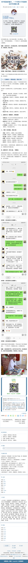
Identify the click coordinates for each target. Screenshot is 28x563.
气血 (25, 509)
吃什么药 (21, 512)
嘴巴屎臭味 (15, 512)
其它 (2, 483)
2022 (2, 534)
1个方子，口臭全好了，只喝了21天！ (9, 461)
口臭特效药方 (15, 502)
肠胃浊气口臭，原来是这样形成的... (8, 458)
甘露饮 (2, 505)
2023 (2, 533)
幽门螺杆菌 (11, 514)
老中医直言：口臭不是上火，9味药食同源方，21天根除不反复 (14, 459)
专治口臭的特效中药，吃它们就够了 (8, 420)
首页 (14, 7)
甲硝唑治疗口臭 (19, 509)
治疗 (2, 490)
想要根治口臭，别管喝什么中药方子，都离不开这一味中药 (20, 421)
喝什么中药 (5, 518)
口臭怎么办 (23, 500)
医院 (16, 517)
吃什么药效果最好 (10, 509)
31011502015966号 (17, 556)
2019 (2, 540)
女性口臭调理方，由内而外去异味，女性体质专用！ (12, 465)
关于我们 (19, 551)
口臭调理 (12, 506)
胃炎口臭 (8, 515)
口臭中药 (6, 514)
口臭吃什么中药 (20, 515)
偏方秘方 (24, 413)
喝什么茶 (10, 512)
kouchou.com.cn (17, 402)
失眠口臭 (17, 514)
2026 (2, 527)
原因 (2, 485)
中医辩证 (7, 503)
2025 (2, 529)
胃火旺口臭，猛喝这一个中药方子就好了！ (10, 470)
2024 (2, 531)
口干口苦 (3, 509)
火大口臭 (3, 500)
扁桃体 (9, 517)
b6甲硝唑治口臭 (16, 508)
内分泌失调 (13, 515)
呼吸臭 (10, 518)
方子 (2, 487)
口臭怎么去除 (8, 511)
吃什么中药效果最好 (6, 502)
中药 (2, 479)
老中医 (6, 520)
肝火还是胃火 (18, 505)
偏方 (18, 7)
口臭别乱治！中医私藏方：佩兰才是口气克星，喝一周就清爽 (14, 456)
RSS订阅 (14, 551)
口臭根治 (22, 506)
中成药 (5, 517)
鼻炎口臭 (22, 514)
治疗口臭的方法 (7, 407)
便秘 (14, 518)
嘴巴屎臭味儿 (9, 508)
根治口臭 (21, 502)
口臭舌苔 (21, 511)
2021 (2, 536)
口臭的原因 (13, 407)
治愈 (2, 488)
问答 (2, 492)
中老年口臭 (6, 506)
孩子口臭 (5, 512)
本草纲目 (17, 506)
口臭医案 (23, 508)
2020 (2, 538)
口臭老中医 (22, 503)
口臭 (13, 402)
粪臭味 (2, 511)
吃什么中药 (15, 511)
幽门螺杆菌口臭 (16, 500)
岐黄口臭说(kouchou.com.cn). (16, 554)
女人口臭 (12, 505)
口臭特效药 (19, 407)
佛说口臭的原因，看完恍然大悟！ (8, 468)
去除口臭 (8, 408)
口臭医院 (7, 505)
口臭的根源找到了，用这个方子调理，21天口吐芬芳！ (12, 466)
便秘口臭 (18, 518)
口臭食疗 (17, 503)
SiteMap (9, 551)
